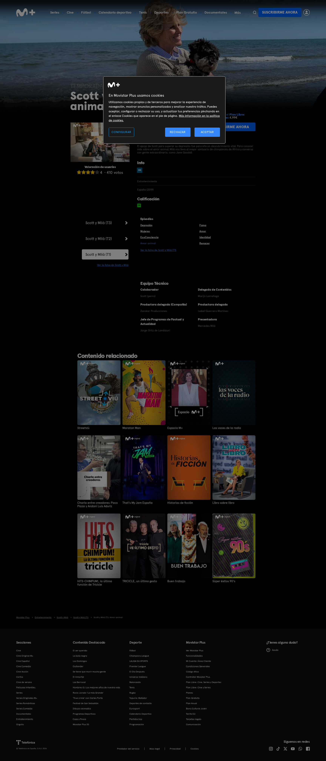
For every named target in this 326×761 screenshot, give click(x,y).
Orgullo (20, 724)
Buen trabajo (176, 581)
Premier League (137, 666)
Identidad (205, 237)
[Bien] (93, 172)
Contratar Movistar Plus (198, 677)
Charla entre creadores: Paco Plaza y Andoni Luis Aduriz (97, 504)
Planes (189, 692)
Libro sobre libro (223, 503)
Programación (136, 724)
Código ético (192, 671)
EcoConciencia (149, 237)
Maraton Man (131, 428)
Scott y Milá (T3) (98, 222)
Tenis (143, 12)
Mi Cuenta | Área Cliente (198, 661)
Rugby (132, 692)
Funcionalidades (194, 656)
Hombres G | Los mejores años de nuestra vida (96, 687)
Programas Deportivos (84, 714)
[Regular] (88, 172)
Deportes (161, 12)
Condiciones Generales (198, 666)
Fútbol (86, 12)
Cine (70, 12)
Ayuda (275, 650)
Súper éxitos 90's (223, 581)
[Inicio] (25, 12)
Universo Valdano (138, 677)
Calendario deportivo (115, 12)
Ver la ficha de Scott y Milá (112, 264)
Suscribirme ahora (280, 12)
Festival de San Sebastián (85, 703)
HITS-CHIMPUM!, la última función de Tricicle (94, 583)
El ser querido (80, 650)
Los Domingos (80, 661)
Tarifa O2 (190, 714)
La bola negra (80, 656)
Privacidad (175, 748)
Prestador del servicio (128, 748)
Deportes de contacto (140, 703)
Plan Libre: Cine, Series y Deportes (203, 682)
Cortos (19, 677)
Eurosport (134, 708)
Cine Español (23, 661)
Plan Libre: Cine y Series (198, 687)
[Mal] (84, 172)
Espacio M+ (175, 428)
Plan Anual (191, 703)
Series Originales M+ (26, 698)
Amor (202, 231)
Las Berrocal (79, 682)
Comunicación (193, 724)
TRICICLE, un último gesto (139, 581)
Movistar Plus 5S (81, 724)
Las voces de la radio (226, 428)
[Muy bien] (97, 172)
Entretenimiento (24, 719)
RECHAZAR (178, 132)
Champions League (139, 656)
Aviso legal (154, 748)
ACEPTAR (207, 132)
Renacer (204, 243)
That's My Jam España (137, 503)
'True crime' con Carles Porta (88, 698)
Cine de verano (24, 682)
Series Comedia (24, 708)
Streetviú (83, 428)
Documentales (216, 12)
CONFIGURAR (121, 132)
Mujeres (145, 231)
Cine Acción (22, 671)
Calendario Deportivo (140, 714)
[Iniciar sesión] (306, 12)
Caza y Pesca (79, 719)
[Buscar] (254, 12)
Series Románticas (25, 703)
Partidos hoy (135, 719)
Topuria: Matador (138, 698)
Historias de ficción (180, 503)
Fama (202, 225)
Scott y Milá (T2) (98, 238)
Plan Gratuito (186, 12)
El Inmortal (78, 677)
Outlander (78, 666)
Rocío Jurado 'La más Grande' (88, 692)
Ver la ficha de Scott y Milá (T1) (158, 250)
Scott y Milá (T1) (98, 254)
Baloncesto (135, 682)
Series (54, 12)
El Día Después (137, 671)
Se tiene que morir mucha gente (89, 671)
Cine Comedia (23, 666)
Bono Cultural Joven (196, 708)
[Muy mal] (79, 172)
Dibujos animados (82, 708)
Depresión (146, 225)
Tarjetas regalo (193, 719)
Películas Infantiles (25, 687)
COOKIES (195, 748)
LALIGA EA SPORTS (138, 661)
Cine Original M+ (24, 656)
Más (238, 13)
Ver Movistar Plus (194, 650)
